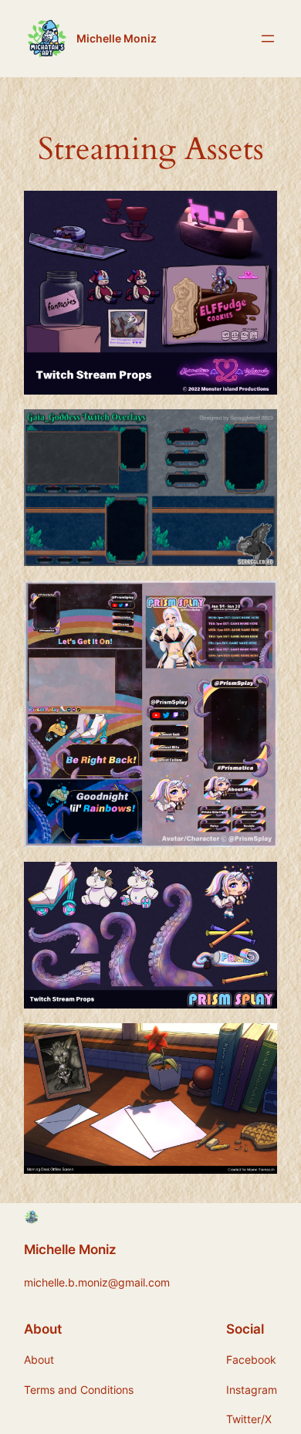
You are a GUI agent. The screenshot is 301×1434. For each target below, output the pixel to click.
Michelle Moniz (116, 38)
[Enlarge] (257, 211)
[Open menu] (268, 38)
